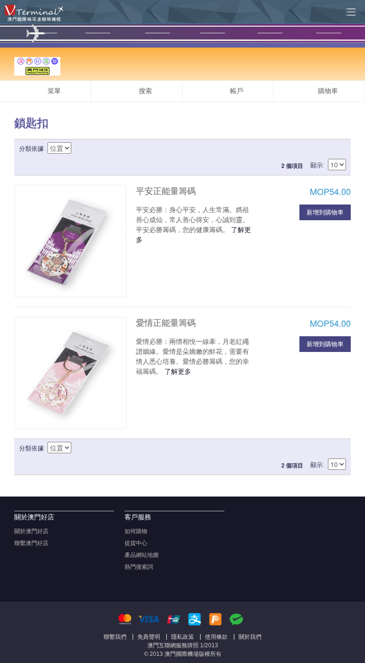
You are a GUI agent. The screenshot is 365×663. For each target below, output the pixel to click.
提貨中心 (136, 543)
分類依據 (31, 148)
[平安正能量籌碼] (70, 241)
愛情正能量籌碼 (166, 323)
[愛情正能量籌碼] (70, 373)
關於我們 (250, 637)
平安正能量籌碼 (166, 191)
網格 (322, 149)
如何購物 (136, 531)
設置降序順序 (80, 149)
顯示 (316, 165)
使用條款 (216, 637)
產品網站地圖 (142, 555)
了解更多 (177, 371)
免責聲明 (148, 637)
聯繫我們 (115, 637)
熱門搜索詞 (139, 567)
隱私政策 (182, 637)
